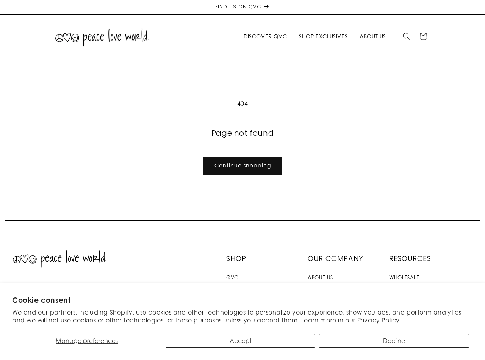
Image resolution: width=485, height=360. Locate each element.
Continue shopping (242, 165)
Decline (394, 340)
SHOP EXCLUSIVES (323, 36)
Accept (241, 340)
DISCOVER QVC (265, 36)
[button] (266, 36)
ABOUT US (320, 277)
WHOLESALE (404, 277)
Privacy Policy (378, 320)
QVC (232, 277)
